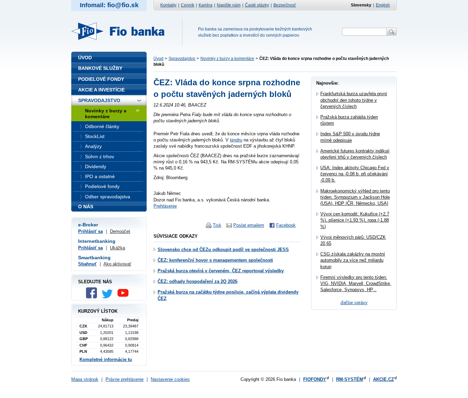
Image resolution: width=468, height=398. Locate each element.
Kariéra (205, 5)
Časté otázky (257, 5)
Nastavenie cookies (170, 379)
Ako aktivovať (117, 263)
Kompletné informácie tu (105, 359)
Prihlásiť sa (90, 231)
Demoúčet (120, 231)
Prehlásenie (165, 206)
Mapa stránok (84, 379)
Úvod (158, 58)
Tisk (217, 225)
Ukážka (117, 247)
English (383, 5)
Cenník (187, 5)
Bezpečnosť (284, 5)
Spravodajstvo (182, 58)
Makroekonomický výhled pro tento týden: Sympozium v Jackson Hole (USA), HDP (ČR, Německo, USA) (355, 197)
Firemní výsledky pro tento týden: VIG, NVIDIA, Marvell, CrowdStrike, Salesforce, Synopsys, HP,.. (355, 283)
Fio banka (122, 31)
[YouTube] (125, 296)
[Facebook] (93, 296)
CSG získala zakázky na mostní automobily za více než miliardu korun (352, 260)
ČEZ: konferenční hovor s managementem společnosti (215, 260)
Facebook (286, 225)
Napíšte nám (229, 5)
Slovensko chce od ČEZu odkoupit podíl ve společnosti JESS (223, 249)
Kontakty (168, 5)
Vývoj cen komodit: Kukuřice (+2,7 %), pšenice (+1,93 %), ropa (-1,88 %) (354, 220)
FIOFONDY (314, 379)
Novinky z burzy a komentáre (227, 58)
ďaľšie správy (354, 302)
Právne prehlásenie (125, 379)
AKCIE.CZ (383, 379)
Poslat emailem (248, 225)
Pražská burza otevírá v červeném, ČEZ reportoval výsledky (221, 270)
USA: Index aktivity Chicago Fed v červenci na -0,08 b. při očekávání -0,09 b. (354, 174)
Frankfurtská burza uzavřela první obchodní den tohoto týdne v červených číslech (353, 100)
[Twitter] (109, 296)
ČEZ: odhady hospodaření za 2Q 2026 (197, 281)
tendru (236, 139)
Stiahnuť (87, 263)
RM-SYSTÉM (349, 379)
